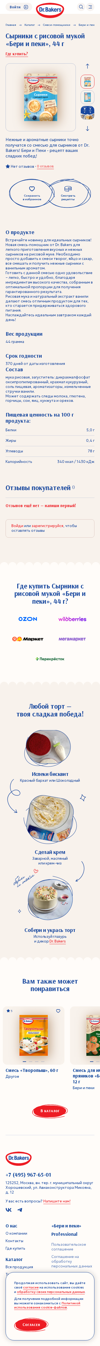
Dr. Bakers (57, 941)
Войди (17, 525)
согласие (31, 1287)
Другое (12, 1076)
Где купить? (17, 53)
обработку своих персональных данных (51, 1292)
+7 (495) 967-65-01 (28, 1174)
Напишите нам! (57, 1201)
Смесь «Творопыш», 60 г (32, 1070)
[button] (24, 1061)
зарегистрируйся (47, 525)
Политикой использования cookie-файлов (47, 1305)
